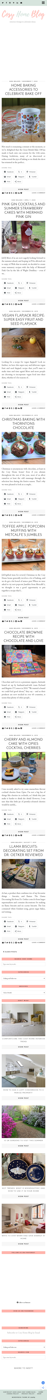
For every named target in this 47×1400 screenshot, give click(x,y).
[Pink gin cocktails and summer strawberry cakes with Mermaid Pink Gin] (23, 252)
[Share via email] (3, 193)
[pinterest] (10, 3)
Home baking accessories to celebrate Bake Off (23, 90)
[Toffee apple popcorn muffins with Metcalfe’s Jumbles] (23, 569)
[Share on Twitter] (7, 193)
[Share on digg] (18, 193)
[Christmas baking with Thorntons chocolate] (23, 463)
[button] (44, 3)
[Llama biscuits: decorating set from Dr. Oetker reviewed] (23, 887)
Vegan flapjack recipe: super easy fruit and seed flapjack (23, 320)
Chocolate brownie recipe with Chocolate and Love (23, 637)
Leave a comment (38, 193)
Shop (39, 1394)
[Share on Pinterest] (9, 193)
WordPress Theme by (23, 1397)
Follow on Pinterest (24, 1302)
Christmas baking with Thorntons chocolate (23, 424)
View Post (23, 189)
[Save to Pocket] (21, 193)
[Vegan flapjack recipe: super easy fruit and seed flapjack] (23, 356)
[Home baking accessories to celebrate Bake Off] (23, 141)
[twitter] (3, 3)
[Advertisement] (23, 53)
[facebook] (6, 3)
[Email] (21, 3)
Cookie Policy (13, 1394)
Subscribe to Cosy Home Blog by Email (23, 1332)
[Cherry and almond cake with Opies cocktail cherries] (23, 783)
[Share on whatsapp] (14, 193)
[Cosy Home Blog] (23, 14)
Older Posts (10, 952)
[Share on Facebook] (5, 193)
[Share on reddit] (16, 193)
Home (41, 1392)
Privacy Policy (28, 1394)
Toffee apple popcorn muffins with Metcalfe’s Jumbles (23, 531)
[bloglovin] (13, 3)
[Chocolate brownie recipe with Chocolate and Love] (23, 676)
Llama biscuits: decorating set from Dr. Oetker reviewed (23, 851)
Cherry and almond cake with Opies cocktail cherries (23, 744)
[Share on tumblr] (12, 193)
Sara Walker (14, 81)
